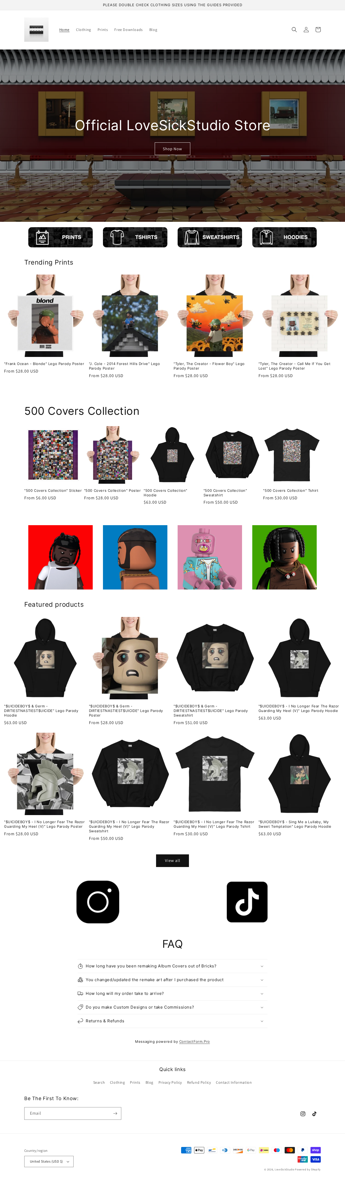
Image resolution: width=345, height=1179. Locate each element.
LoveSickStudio (284, 1169)
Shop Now (172, 148)
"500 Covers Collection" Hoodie (165, 492)
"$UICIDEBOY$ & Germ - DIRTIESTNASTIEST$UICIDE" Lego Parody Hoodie (41, 710)
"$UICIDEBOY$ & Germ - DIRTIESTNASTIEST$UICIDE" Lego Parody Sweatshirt (211, 710)
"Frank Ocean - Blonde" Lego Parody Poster (44, 364)
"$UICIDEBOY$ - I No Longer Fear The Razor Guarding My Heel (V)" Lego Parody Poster (44, 824)
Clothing (117, 1082)
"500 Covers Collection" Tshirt (290, 490)
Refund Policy (199, 1082)
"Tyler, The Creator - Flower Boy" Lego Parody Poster (209, 366)
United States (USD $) (46, 1161)
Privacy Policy (170, 1082)
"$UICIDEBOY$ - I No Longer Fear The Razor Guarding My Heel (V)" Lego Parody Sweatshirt (129, 826)
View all (172, 860)
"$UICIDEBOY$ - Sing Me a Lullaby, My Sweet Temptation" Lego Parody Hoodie (295, 824)
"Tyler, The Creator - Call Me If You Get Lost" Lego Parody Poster (294, 366)
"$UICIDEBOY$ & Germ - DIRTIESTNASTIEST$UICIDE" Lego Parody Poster (126, 710)
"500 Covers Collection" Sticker (53, 490)
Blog (149, 1082)
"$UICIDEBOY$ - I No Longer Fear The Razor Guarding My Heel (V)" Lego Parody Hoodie (298, 708)
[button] (294, 30)
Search (99, 1082)
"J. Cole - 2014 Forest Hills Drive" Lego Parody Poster (124, 366)
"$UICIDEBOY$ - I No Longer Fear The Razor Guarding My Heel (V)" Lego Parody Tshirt (214, 824)
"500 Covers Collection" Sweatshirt (225, 492)
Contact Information (234, 1082)
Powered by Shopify (308, 1169)
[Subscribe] (115, 1113)
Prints (135, 1082)
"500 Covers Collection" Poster (112, 490)
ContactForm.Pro (194, 1041)
